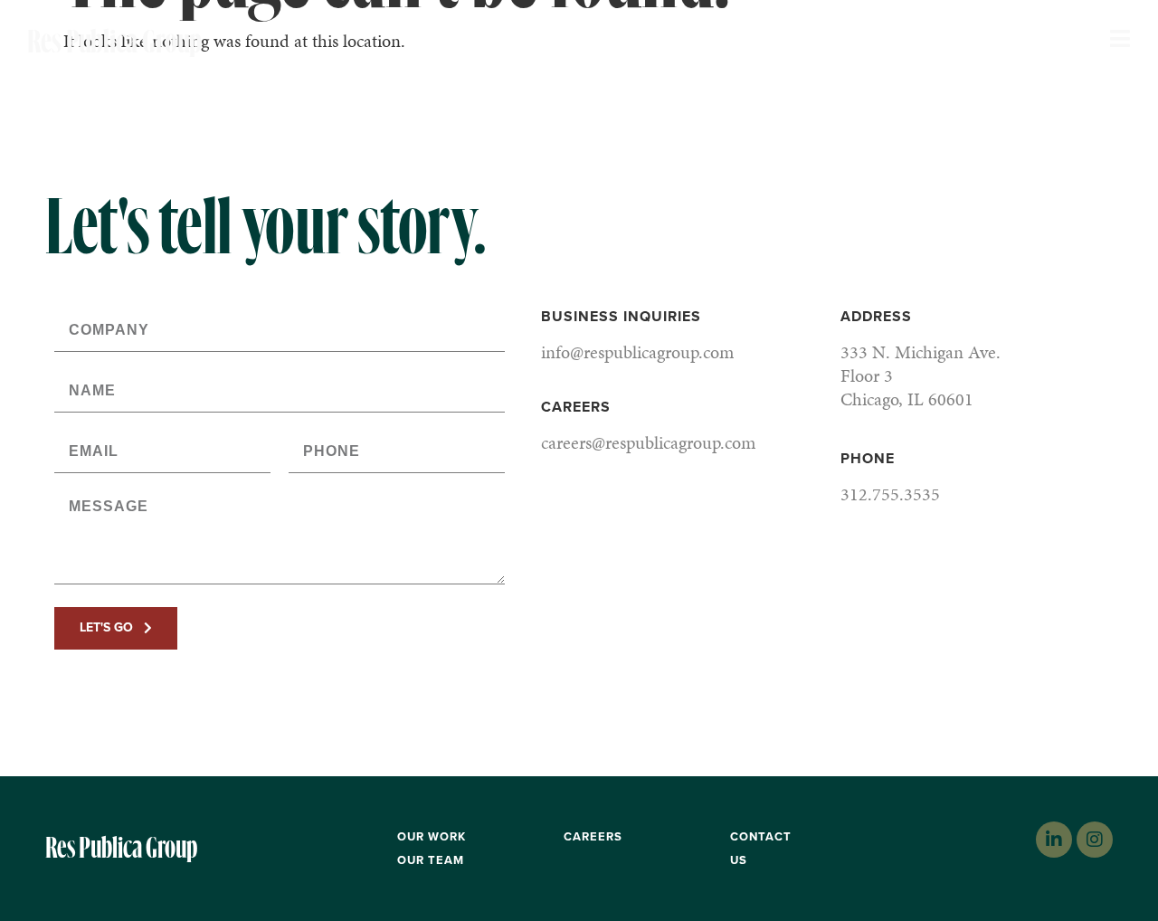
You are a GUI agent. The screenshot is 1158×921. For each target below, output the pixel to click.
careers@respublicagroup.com (648, 442)
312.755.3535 (890, 494)
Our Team (430, 860)
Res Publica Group (132, 42)
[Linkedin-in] (1054, 839)
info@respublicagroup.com (637, 352)
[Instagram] (1095, 839)
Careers (593, 836)
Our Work (431, 836)
